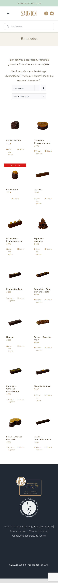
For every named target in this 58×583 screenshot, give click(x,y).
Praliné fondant (14, 289)
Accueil (8, 526)
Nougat (10, 337)
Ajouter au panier (39, 152)
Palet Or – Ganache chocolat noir (13, 388)
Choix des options (10, 152)
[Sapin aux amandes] (43, 224)
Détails (21, 149)
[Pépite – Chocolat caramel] (43, 422)
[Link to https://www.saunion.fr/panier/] (52, 13)
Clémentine (12, 189)
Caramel (38, 189)
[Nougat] (15, 322)
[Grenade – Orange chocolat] (43, 125)
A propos (18, 526)
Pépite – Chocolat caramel (43, 437)
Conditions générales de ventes (29, 535)
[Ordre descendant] (43, 88)
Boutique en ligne (43, 526)
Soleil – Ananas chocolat (14, 437)
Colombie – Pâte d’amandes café (42, 290)
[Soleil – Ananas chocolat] (15, 422)
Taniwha (44, 564)
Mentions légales (38, 530)
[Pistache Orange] (43, 371)
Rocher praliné (13, 140)
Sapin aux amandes (39, 239)
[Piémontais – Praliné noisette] (15, 224)
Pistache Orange (42, 386)
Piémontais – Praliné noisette (14, 239)
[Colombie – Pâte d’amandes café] (43, 274)
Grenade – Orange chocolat (42, 141)
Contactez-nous (18, 530)
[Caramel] (43, 174)
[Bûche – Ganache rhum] (43, 322)
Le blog (29, 526)
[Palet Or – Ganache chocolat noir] (15, 371)
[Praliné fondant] (15, 274)
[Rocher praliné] (15, 125)
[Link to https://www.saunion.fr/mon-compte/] (46, 13)
